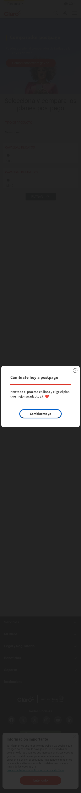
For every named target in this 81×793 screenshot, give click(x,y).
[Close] (75, 370)
